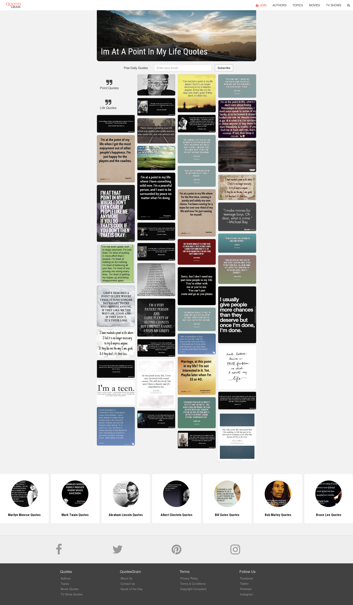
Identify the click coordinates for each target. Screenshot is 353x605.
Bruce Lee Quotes (278, 515)
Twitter (244, 584)
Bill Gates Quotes (176, 515)
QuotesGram (13, 5)
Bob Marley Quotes (227, 515)
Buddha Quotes (328, 515)
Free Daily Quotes (136, 68)
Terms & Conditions (193, 584)
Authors (279, 5)
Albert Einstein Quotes (126, 515)
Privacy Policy (189, 578)
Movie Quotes (70, 589)
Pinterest (245, 589)
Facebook (246, 578)
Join (262, 5)
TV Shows (333, 5)
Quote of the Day (132, 589)
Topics (298, 5)
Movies (314, 5)
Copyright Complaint (193, 589)
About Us (126, 578)
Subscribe (224, 68)
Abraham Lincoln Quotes (75, 515)
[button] (348, 5)
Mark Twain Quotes (24, 515)
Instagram (246, 594)
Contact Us (128, 584)
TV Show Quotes (72, 594)
